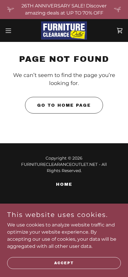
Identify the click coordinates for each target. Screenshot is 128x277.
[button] (11, 31)
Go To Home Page (64, 105)
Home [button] (64, 184)
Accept (64, 263)
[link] (64, 30)
